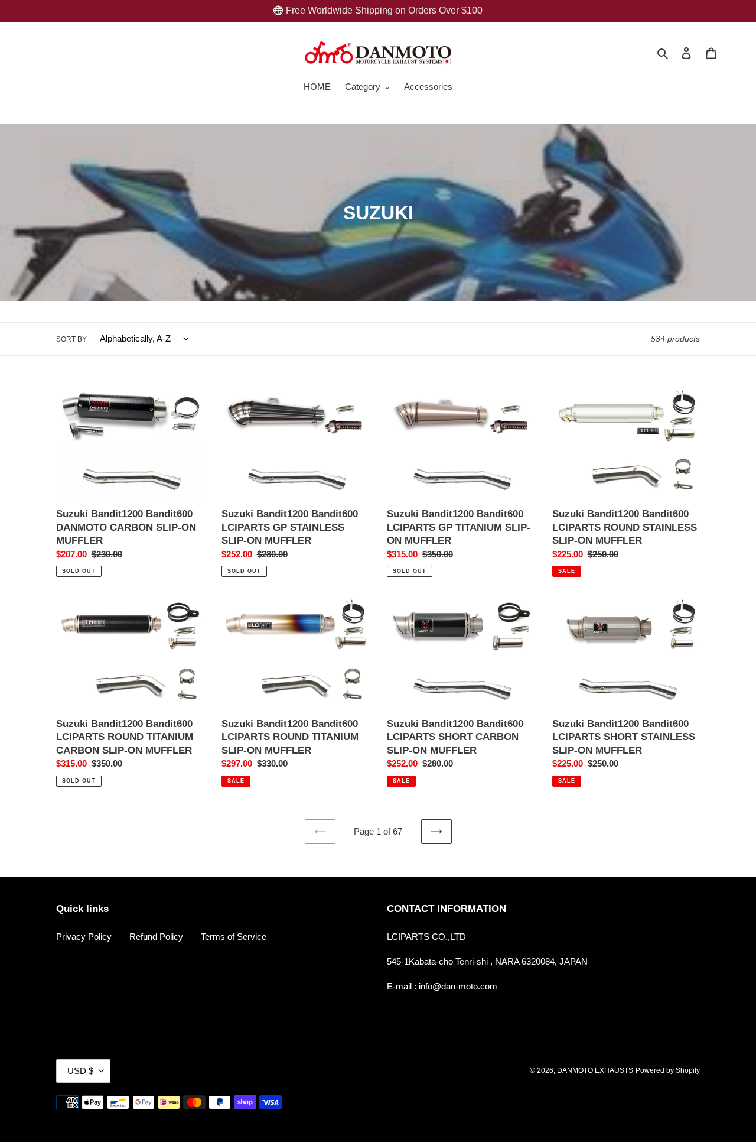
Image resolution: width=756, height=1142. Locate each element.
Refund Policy (156, 937)
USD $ (80, 1071)
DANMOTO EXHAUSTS (595, 1070)
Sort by (71, 339)
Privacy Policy (84, 937)
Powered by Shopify (668, 1070)
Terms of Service (233, 937)
